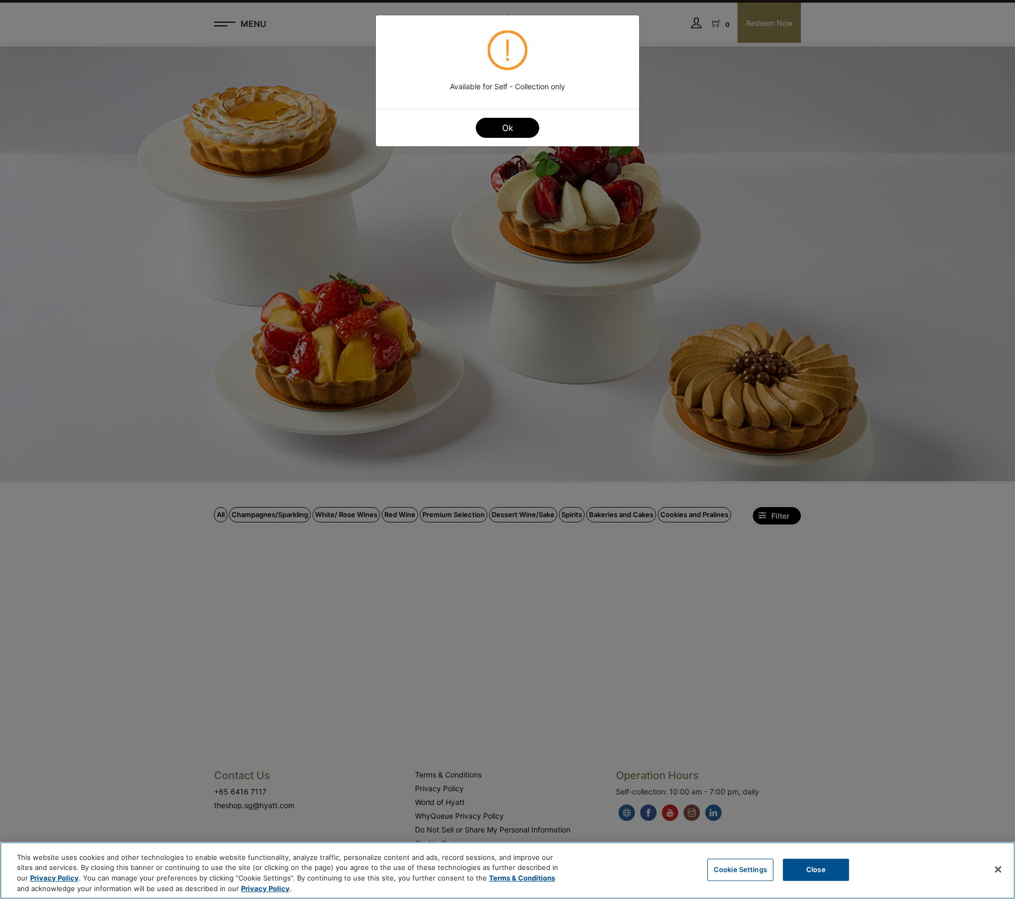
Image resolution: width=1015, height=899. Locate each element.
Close (816, 869)
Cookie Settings (740, 869)
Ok (507, 128)
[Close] (998, 869)
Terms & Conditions (522, 878)
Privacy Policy (54, 878)
